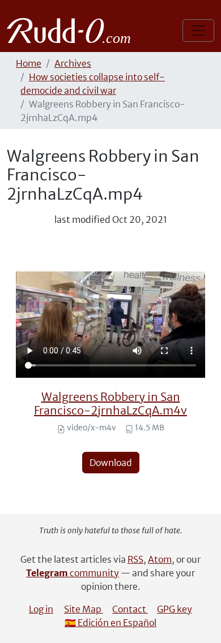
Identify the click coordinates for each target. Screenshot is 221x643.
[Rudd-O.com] (72, 30)
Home (28, 63)
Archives (72, 63)
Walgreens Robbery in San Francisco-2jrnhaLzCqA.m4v (110, 403)
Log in (41, 609)
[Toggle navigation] (198, 30)
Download (111, 462)
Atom (160, 559)
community (72, 573)
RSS (135, 559)
